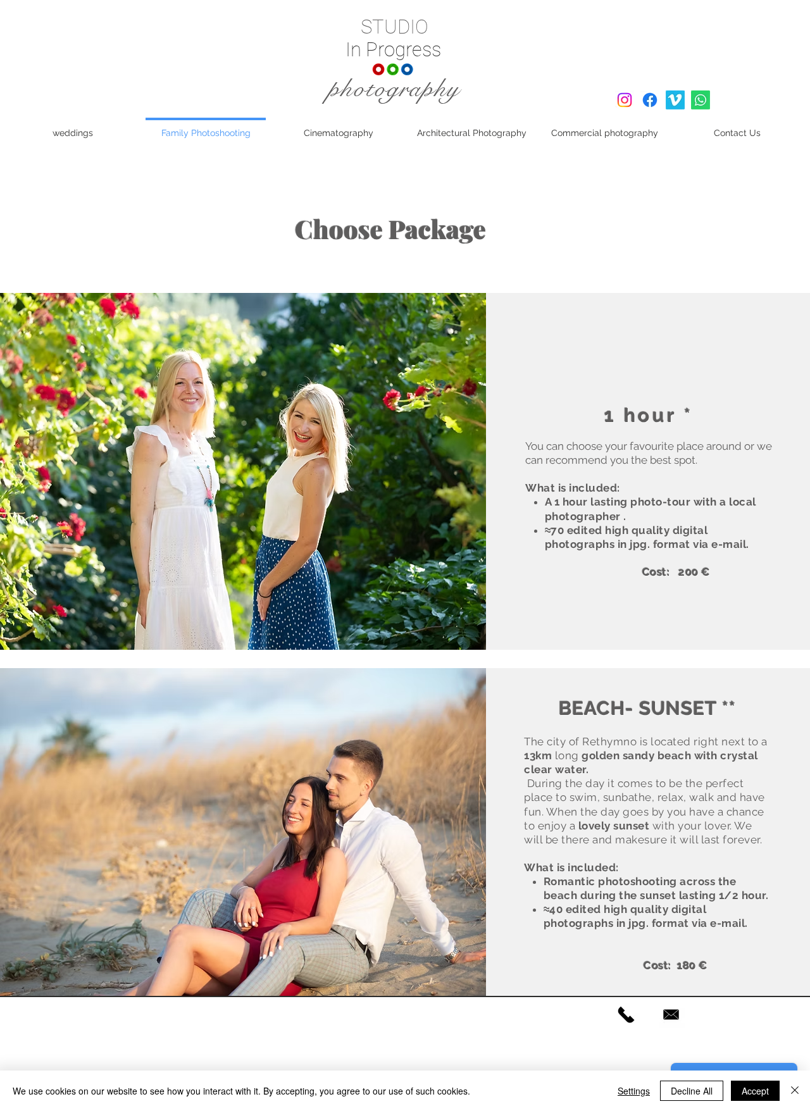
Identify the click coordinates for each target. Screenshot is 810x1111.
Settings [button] (634, 1090)
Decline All (692, 1090)
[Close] (794, 1091)
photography (394, 88)
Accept (755, 1090)
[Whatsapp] (700, 99)
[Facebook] (649, 99)
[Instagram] (624, 99)
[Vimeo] (675, 99)
